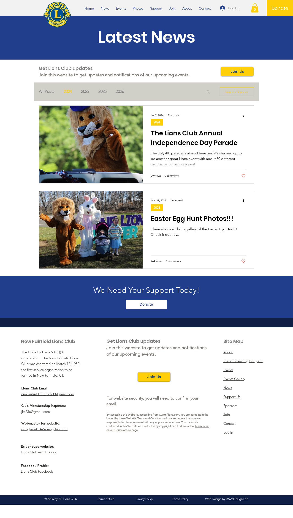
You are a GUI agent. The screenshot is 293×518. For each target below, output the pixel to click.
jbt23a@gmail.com (35, 411)
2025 (102, 91)
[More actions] (245, 115)
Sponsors (230, 405)
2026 (120, 91)
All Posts (46, 91)
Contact (229, 423)
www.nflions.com (169, 414)
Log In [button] (228, 432)
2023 (85, 91)
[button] (255, 8)
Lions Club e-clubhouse (38, 452)
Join (226, 414)
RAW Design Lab (237, 499)
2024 (68, 91)
